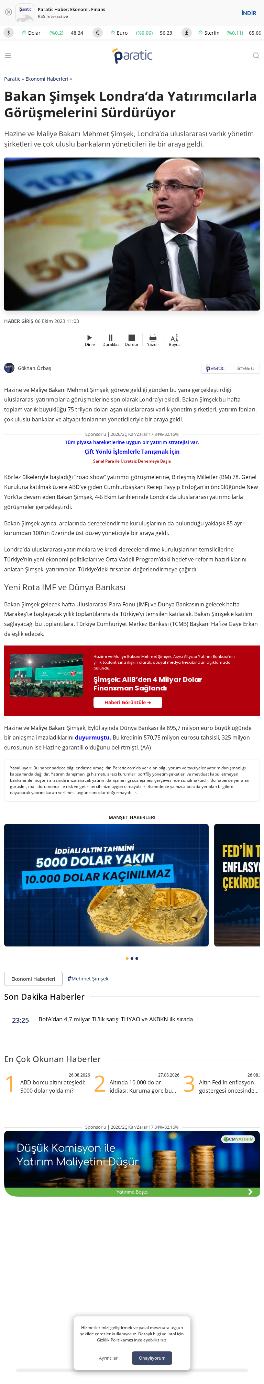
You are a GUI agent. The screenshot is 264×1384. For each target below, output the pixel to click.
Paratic (12, 78)
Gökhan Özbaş (34, 368)
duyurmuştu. (93, 737)
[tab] (127, 958)
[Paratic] (132, 56)
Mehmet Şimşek (87, 978)
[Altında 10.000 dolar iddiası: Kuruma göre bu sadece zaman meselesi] (106, 885)
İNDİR (249, 13)
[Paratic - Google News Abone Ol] (230, 370)
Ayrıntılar (108, 1358)
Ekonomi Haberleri (46, 78)
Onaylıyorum (152, 1358)
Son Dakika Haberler (44, 996)
